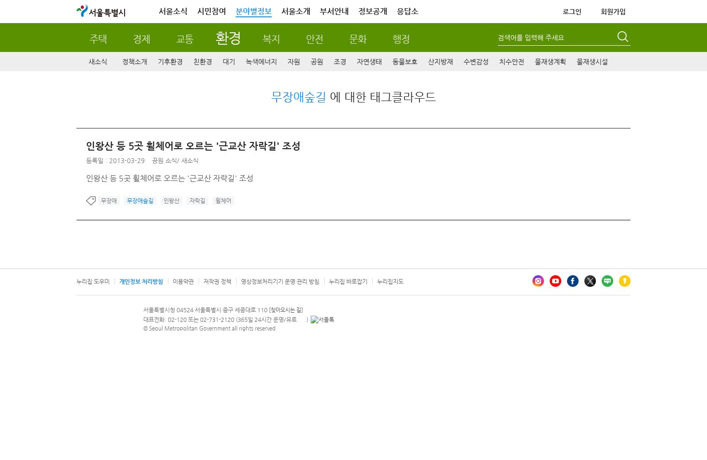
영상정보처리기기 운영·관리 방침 (280, 281)
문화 (357, 39)
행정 (401, 39)
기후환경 (170, 61)
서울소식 (173, 11)
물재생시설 (592, 61)
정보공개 (372, 11)
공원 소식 (164, 160)
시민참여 (211, 11)
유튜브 (555, 281)
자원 (294, 61)
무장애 (109, 200)
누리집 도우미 (93, 281)
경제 (141, 39)
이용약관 (183, 281)
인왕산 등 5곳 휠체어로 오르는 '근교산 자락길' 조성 (193, 146)
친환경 (202, 61)
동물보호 (404, 61)
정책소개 (134, 61)
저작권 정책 (217, 281)
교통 (184, 39)
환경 (228, 37)
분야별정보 (254, 11)
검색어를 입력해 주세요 (531, 37)
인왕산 (171, 200)
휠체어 (223, 200)
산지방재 (440, 61)
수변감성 (476, 61)
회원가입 (613, 11)
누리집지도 (390, 281)
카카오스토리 (625, 281)
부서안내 (334, 11)
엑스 (590, 281)
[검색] (624, 38)
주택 (98, 39)
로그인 (572, 11)
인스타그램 (538, 281)
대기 (229, 61)
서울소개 (295, 11)
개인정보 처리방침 (141, 281)
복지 (271, 39)
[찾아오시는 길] (286, 310)
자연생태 (369, 61)
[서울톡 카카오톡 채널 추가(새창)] (322, 319)
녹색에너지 (261, 61)
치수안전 (511, 61)
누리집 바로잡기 (348, 281)
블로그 (607, 281)
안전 (314, 39)
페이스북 (573, 281)
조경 (340, 61)
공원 (317, 61)
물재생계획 (550, 61)
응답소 (407, 11)
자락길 (197, 200)
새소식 (97, 61)
